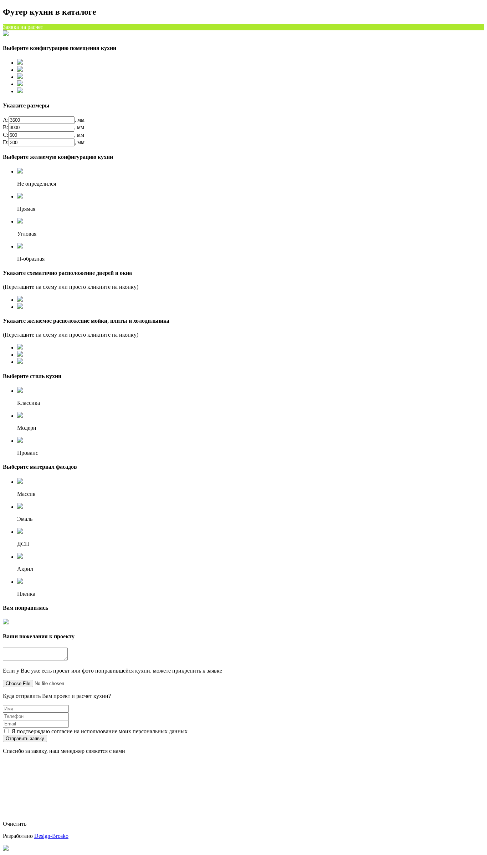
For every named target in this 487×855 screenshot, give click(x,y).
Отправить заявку (25, 738)
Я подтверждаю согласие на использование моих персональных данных (99, 731)
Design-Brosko (51, 836)
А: (6, 120)
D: (6, 142)
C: (5, 135)
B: (5, 127)
